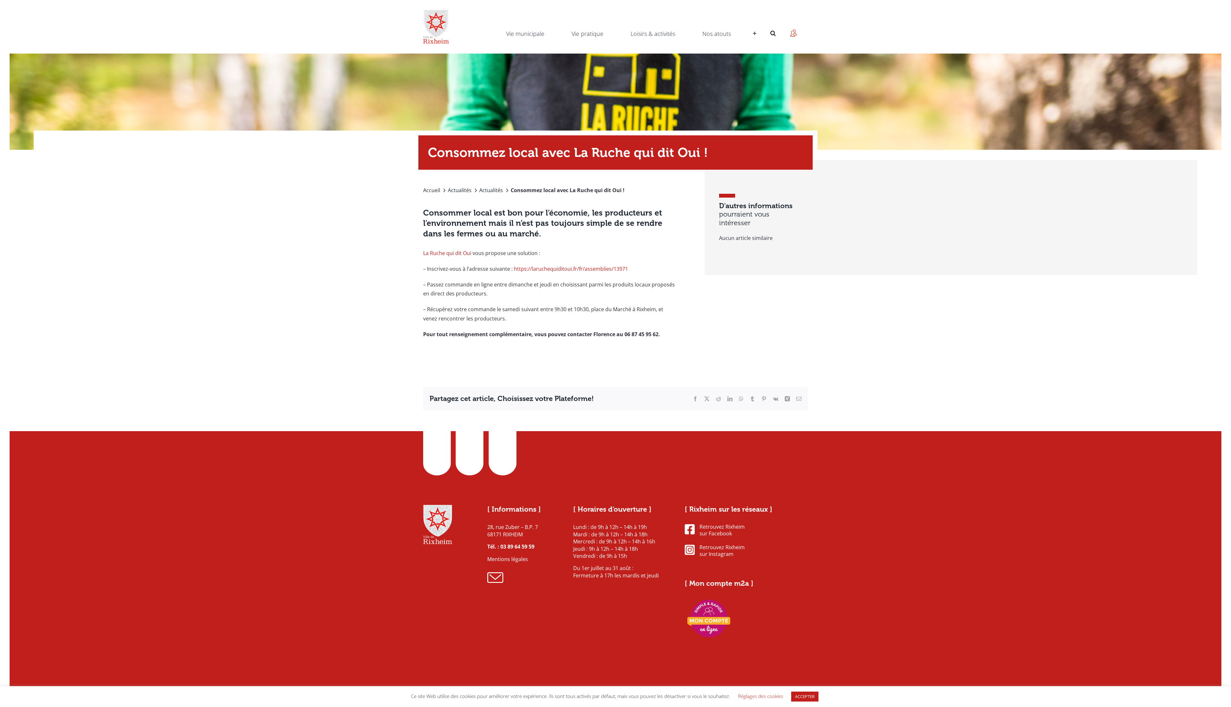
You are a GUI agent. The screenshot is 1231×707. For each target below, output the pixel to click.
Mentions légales (507, 559)
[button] (773, 24)
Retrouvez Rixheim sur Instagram (722, 551)
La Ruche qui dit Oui (447, 253)
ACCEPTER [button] (805, 696)
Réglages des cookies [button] (760, 696)
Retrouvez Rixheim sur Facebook (722, 530)
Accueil (431, 190)
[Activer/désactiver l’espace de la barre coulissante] (754, 24)
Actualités (460, 190)
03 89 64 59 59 (517, 546)
